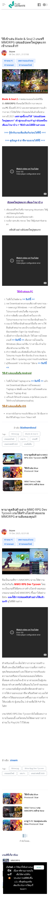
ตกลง (39, 867)
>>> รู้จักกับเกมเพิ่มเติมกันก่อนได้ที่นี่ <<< (25, 132)
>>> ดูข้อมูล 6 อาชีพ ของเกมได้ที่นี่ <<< (25, 140)
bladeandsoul (28, 427)
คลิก (16, 881)
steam (14, 760)
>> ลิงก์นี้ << (28, 299)
